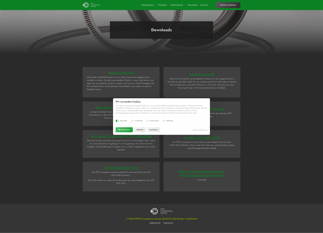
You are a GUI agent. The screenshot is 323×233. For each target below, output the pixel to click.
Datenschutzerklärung (200, 130)
